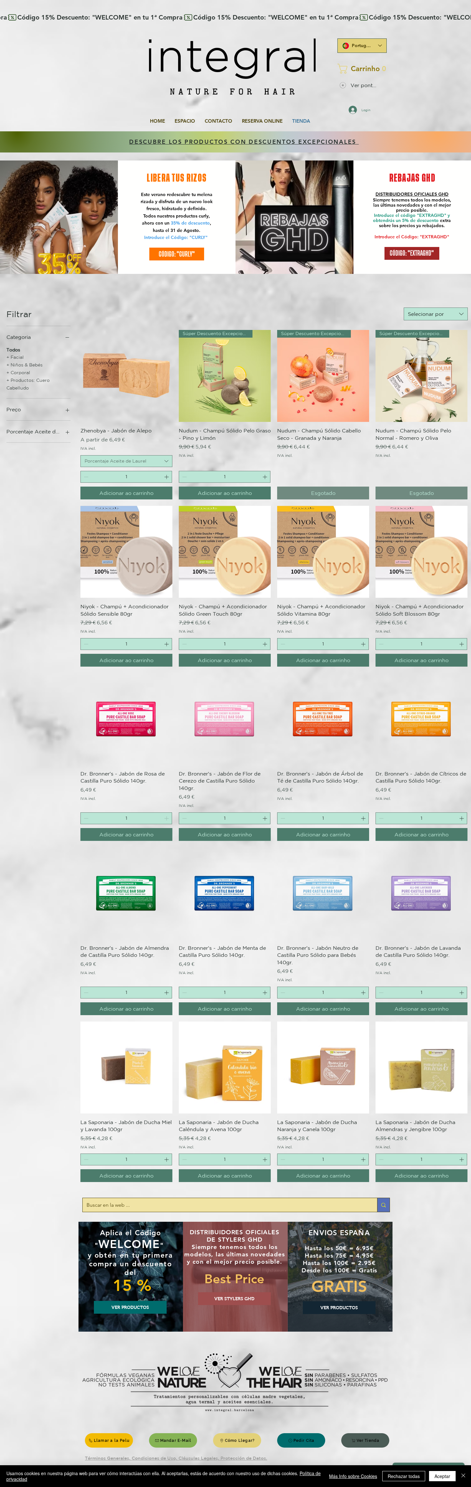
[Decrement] (85, 476)
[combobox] (436, 314)
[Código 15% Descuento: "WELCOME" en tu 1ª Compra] (235, 17)
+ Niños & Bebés (24, 364)
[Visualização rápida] (126, 376)
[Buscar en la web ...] (383, 1205)
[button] (360, 69)
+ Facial (15, 357)
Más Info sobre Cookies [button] (353, 1476)
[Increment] (167, 476)
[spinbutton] (126, 476)
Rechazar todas (404, 1476)
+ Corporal (18, 372)
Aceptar (442, 1476)
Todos (13, 349)
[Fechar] (463, 1476)
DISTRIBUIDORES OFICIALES (407, 194)
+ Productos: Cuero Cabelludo (28, 384)
